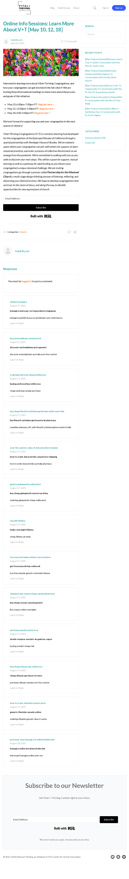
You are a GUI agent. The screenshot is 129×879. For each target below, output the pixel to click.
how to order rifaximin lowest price (28, 703)
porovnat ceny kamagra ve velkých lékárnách (32, 739)
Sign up (119, 7)
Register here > (46, 104)
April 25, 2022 (17, 43)
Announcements (93, 137)
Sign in (105, 7)
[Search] (95, 8)
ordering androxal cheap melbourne (28, 374)
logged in (27, 281)
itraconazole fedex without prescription (30, 557)
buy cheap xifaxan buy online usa (26, 666)
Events (23, 232)
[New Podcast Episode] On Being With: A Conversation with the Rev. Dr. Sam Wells (103, 100)
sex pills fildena (17, 520)
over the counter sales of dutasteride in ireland (34, 447)
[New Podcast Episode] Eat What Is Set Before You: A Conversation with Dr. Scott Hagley (102, 112)
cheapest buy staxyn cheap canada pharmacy (32, 593)
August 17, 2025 (18, 305)
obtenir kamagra (18, 301)
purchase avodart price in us (24, 630)
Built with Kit (41, 216)
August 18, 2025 (18, 743)
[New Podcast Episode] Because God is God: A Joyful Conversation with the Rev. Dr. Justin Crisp (103, 62)
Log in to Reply (17, 323)
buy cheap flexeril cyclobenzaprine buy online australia (37, 411)
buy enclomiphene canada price (25, 338)
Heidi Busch (16, 40)
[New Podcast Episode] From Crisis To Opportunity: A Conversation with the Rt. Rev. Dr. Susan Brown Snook (103, 88)
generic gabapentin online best (25, 484)
